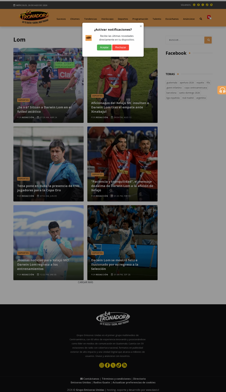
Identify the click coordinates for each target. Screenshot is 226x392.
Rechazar (120, 47)
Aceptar (104, 47)
